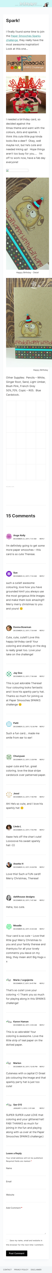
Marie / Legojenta (23, 979)
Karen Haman (21, 1021)
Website (10, 1194)
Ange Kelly (19, 535)
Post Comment (16, 1253)
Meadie (17, 925)
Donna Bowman (22, 627)
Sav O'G (17, 1104)
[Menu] (47, 3)
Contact (7, 1270)
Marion (17, 1063)
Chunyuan (19, 756)
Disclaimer (36, 1270)
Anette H (18, 863)
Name (9, 1168)
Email (9, 1181)
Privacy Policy (21, 1270)
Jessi (16, 793)
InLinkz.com (10, 486)
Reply (42, 539)
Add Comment (14, 1207)
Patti (15, 723)
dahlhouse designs (24, 896)
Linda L (17, 826)
